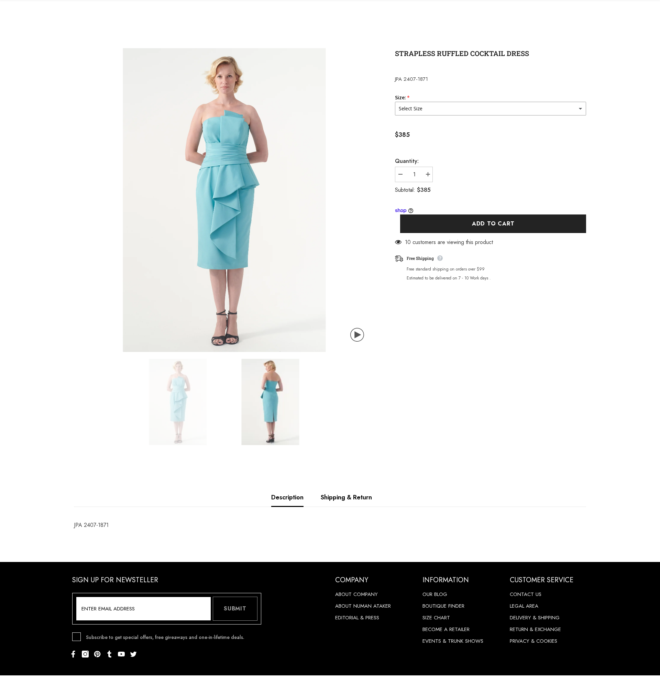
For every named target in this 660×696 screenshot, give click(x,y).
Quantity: (407, 161)
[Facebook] (73, 654)
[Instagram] (85, 654)
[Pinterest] (97, 654)
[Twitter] (133, 654)
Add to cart (493, 224)
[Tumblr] (109, 654)
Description (287, 497)
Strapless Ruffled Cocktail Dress (462, 53)
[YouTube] (121, 654)
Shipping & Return (346, 497)
